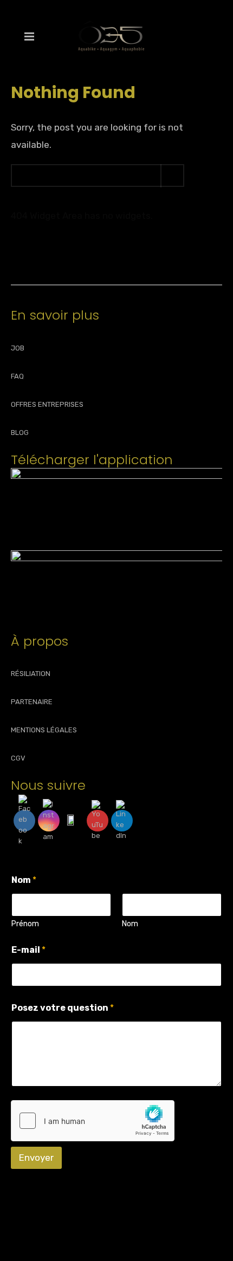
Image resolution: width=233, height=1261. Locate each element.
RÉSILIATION (30, 674)
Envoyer (36, 1157)
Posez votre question (62, 1008)
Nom (130, 923)
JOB (17, 348)
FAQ (17, 376)
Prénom (25, 923)
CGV (18, 758)
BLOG (20, 432)
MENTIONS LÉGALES (44, 730)
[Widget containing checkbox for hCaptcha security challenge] (92, 1120)
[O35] (111, 36)
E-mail (28, 950)
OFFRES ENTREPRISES (47, 404)
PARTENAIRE (32, 702)
